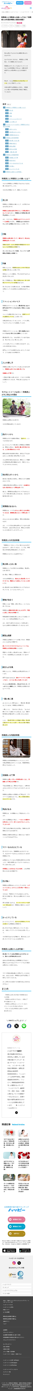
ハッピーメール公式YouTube (10, 1365)
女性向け (18, 25)
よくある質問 (6, 1312)
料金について (6, 1309)
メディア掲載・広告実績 (9, 1351)
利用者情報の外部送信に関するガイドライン (13, 1337)
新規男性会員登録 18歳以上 (9, 1318)
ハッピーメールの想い (8, 1307)
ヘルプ (4, 1323)
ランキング (6, 1287)
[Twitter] (16, 1026)
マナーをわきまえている (14, 163)
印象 (9, 116)
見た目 (9, 110)
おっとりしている (12, 169)
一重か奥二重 (11, 152)
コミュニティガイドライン (9, 1339)
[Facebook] (9, 1026)
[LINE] (24, 1026)
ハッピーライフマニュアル (10, 1290)
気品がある (10, 160)
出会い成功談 (6, 1346)
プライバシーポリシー (8, 1332)
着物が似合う (11, 143)
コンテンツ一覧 (6, 1371)
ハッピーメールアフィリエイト (10, 1369)
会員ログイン (6, 1321)
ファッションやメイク (14, 119)
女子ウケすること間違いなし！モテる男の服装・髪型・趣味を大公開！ (9, 1165)
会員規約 (5, 1330)
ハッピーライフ (24, 12)
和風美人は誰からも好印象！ (13, 172)
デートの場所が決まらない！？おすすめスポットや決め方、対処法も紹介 (9, 1187)
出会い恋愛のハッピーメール (10, 12)
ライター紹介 (6, 1293)
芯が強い (10, 166)
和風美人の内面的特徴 (11, 155)
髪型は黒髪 (10, 146)
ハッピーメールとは (8, 1304)
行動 (9, 113)
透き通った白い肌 (12, 140)
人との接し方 (11, 122)
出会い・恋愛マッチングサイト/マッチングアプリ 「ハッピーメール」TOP (16, 1301)
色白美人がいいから (13, 132)
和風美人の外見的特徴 (11, 138)
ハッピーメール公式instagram (10, 1362)
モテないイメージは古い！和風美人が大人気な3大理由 (16, 125)
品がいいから (11, 129)
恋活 (19, 23)
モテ (11, 25)
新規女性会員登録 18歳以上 (9, 1316)
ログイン (16, 1233)
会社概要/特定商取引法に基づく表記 (11, 1334)
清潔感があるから (12, 135)
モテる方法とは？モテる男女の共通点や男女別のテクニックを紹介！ (23, 1164)
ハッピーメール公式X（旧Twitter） (11, 1360)
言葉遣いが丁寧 (12, 157)
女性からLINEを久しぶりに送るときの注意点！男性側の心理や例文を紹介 (23, 1143)
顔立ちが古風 (11, 149)
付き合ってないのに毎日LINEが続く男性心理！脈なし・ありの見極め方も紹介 (23, 1187)
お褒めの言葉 (6, 1349)
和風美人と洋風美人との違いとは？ (15, 107)
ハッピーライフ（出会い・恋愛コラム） (12, 1354)
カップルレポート (7, 1344)
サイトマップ (6, 1374)
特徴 (24, 25)
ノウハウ (5, 25)
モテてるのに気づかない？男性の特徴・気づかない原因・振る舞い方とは (9, 1143)
